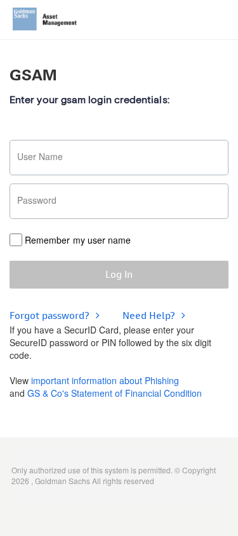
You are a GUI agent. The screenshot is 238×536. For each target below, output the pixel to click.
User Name (40, 156)
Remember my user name (78, 240)
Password (36, 200)
